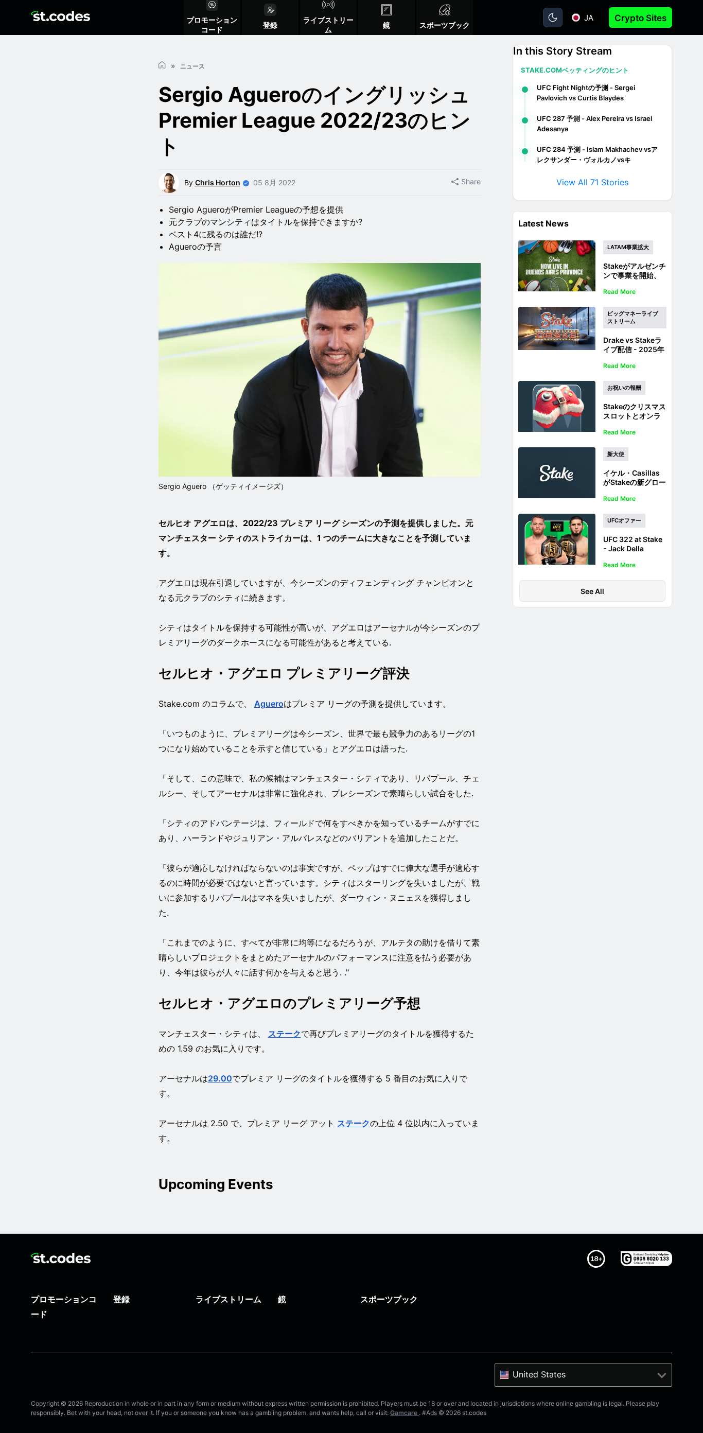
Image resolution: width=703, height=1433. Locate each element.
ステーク (284, 1033)
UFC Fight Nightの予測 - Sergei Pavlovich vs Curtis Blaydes (586, 92)
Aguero (269, 703)
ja (588, 18)
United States (539, 1374)
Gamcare (404, 1413)
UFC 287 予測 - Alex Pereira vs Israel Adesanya (594, 123)
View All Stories (592, 182)
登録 (121, 1299)
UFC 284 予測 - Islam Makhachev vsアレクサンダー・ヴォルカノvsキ (597, 154)
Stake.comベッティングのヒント (575, 70)
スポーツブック (389, 1299)
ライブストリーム (228, 1299)
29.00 (220, 1078)
